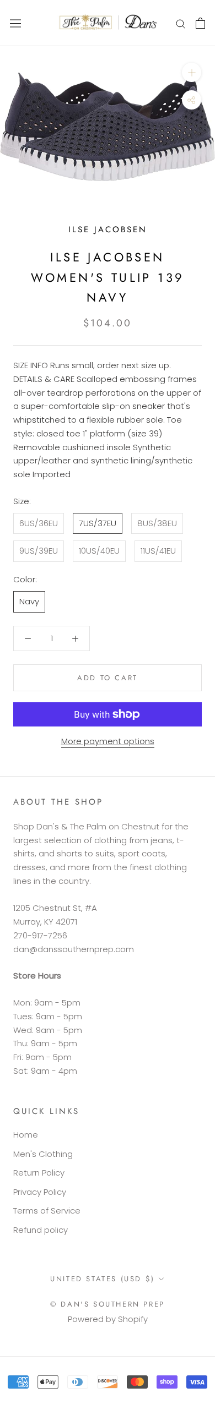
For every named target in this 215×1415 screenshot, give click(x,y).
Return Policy (38, 1172)
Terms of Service (46, 1210)
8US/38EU (157, 523)
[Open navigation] (15, 23)
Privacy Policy (39, 1192)
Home (25, 1134)
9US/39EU (38, 550)
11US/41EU (158, 550)
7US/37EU (97, 523)
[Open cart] (200, 23)
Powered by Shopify (108, 1319)
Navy (29, 601)
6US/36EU (38, 523)
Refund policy (40, 1230)
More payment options (107, 741)
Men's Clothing (43, 1154)
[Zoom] (191, 72)
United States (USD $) (102, 1279)
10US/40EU (99, 550)
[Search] (181, 23)
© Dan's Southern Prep (107, 1304)
